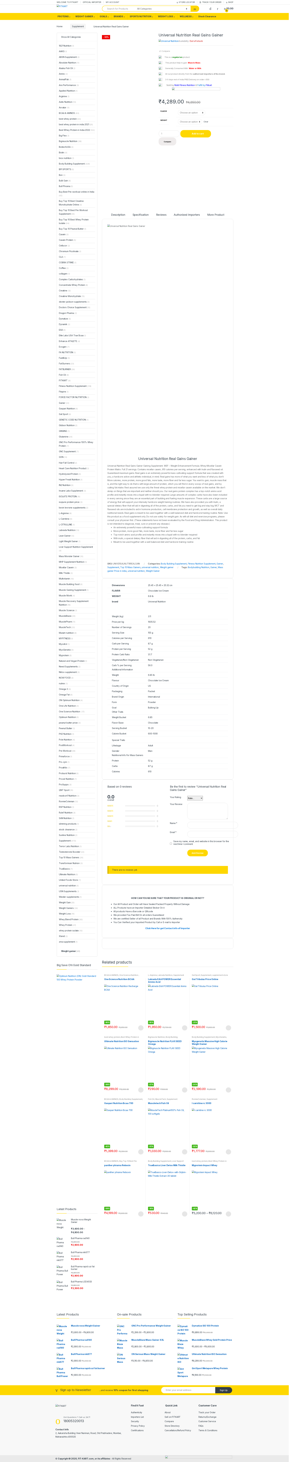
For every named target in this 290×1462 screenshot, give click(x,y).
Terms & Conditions (207, 1430)
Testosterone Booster (71, 852)
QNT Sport (66, 790)
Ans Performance (69, 85)
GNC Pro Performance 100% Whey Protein (76, 444)
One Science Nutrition (129, 975)
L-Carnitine (65, 518)
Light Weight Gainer (69, 541)
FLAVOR (163, 111)
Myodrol (64, 644)
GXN (63, 457)
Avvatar (64, 107)
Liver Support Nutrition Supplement (166, 1162)
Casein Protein (67, 240)
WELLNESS (186, 16)
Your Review (176, 804)
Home (59, 26)
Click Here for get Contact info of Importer (167, 928)
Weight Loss (66, 913)
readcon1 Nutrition (69, 795)
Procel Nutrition (68, 779)
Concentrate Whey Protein (73, 285)
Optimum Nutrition (69, 717)
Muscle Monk (67, 595)
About (167, 1412)
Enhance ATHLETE (69, 341)
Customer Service (207, 1421)
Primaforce (65, 756)
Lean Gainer (66, 535)
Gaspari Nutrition (68, 408)
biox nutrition (66, 158)
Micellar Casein (68, 567)
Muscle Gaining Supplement (74, 590)
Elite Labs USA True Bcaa (72, 335)
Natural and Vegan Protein (73, 661)
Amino (63, 74)
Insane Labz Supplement (72, 490)
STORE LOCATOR (187, 2)
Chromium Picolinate (70, 251)
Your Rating (175, 797)
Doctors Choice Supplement (74, 307)
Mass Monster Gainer (71, 556)
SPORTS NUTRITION (140, 16)
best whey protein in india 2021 (76, 124)
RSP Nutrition (66, 807)
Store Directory (172, 1426)
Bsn (62, 175)
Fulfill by (201, 85)
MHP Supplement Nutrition (73, 562)
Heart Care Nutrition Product (74, 468)
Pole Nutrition (67, 739)
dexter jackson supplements (74, 301)
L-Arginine (152, 975)
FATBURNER (67, 369)
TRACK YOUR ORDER (211, 2)
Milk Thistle (66, 573)
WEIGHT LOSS (165, 16)
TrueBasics (66, 868)
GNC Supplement (69, 451)
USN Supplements (69, 891)
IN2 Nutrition (66, 485)
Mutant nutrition (68, 633)
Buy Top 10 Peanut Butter (72, 228)
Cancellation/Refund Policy (178, 1430)
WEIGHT (163, 120)
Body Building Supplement (174, 563)
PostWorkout (66, 745)
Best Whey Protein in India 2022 (77, 130)
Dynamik (64, 324)
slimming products (69, 823)
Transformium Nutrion (71, 863)
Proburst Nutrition (69, 773)
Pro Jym (64, 762)
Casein (64, 234)
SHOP (230, 2)
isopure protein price (70, 502)
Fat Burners (66, 363)
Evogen (64, 346)
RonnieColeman (199, 1099)
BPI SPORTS (66, 169)
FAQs (200, 1426)
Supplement (78, 26)
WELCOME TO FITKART (67, 2)
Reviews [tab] (161, 214)
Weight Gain (66, 902)
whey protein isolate (70, 930)
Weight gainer (167, 567)
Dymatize (65, 318)
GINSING (64, 431)
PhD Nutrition (66, 734)
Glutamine (65, 436)
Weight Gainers (68, 908)
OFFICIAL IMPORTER (92, 2)
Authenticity (136, 1412)
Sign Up (224, 1390)
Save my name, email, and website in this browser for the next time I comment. (201, 842)
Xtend (63, 936)
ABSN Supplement (69, 57)
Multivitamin (66, 578)
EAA (62, 330)
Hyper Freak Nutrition (70, 479)
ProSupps (65, 784)
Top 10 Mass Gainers (130, 567)
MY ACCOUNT (112, 2)
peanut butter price (70, 722)
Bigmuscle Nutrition (156, 1037)
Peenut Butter (67, 728)
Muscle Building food (70, 584)
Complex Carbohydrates (72, 279)
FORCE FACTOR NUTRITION (74, 397)
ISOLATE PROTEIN (69, 496)
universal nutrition (150, 567)
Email (173, 832)
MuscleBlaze (67, 616)
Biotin (63, 152)
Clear (206, 122)
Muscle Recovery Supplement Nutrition (73, 603)
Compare (165, 51)
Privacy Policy (138, 1426)
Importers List (137, 1417)
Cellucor (64, 245)
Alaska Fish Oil (67, 68)
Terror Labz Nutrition (70, 846)
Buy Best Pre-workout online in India (76, 193)
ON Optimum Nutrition (71, 700)
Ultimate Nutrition (68, 874)
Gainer (220, 563)
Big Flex (64, 135)
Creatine (65, 290)
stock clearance (68, 829)
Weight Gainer (153, 571)
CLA (62, 257)
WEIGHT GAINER (84, 16)
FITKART (64, 380)
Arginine (64, 96)
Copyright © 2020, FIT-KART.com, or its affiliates (84, 1458)
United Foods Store (70, 880)
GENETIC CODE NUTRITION (73, 419)
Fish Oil (151, 1099)
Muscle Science (68, 610)
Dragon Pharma (68, 313)
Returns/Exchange (207, 1417)
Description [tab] (118, 214)
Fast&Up (64, 358)
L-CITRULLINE (67, 524)
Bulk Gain (65, 180)
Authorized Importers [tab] (187, 214)
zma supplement (68, 941)
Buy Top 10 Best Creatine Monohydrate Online (71, 203)
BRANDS (118, 16)
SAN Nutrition (66, 818)
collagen (64, 273)
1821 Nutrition (66, 45)
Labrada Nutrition (165, 975)
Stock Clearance (207, 16)
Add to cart (198, 133)
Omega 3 (65, 689)
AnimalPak (65, 79)
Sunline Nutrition (68, 835)
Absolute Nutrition (69, 62)
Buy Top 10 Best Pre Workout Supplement (120, 1162)
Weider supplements (70, 897)
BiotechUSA (66, 147)
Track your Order (207, 1412)
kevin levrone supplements (73, 507)
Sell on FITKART (172, 1417)
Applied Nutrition (68, 90)
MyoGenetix (221, 1037)
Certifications (137, 1430)
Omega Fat (65, 694)
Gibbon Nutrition (68, 425)
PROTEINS (63, 16)
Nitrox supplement (69, 672)
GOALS (103, 16)
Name (173, 823)
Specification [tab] (141, 214)
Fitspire (63, 391)
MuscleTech (160, 1099)
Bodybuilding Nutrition (198, 567)
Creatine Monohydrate (72, 296)
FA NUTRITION (67, 352)
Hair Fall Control (68, 462)
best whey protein (112, 1037)
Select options (140, 1027)
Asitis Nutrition (67, 102)
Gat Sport (196, 975)
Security (135, 1421)
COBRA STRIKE (67, 262)
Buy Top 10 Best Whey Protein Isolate (74, 221)
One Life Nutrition (69, 705)
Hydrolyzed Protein (70, 474)
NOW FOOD (66, 677)
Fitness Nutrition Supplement (202, 563)
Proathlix (64, 767)
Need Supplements (70, 666)
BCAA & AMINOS (111, 975)
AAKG (63, 51)
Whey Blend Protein (71, 919)
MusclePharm (67, 621)
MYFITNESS (66, 638)
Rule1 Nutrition (67, 812)
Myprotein (65, 655)
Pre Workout (67, 751)
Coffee (64, 268)
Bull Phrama (66, 186)
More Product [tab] (215, 214)
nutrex (63, 683)
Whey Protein (67, 925)
